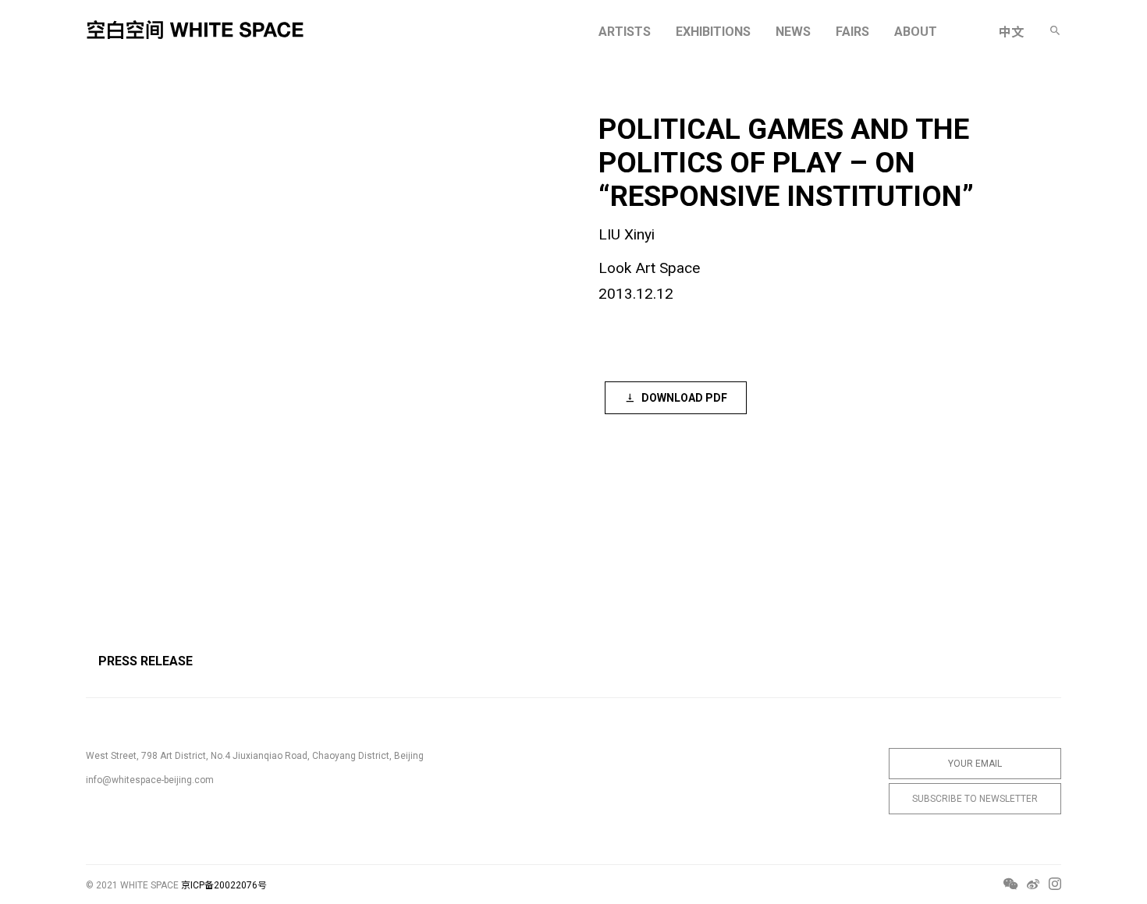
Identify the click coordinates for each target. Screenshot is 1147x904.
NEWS (793, 31)
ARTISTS (624, 31)
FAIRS (852, 31)
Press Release (145, 661)
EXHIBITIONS (713, 31)
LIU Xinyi (626, 234)
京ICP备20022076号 (224, 885)
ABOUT (915, 31)
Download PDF (684, 398)
